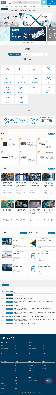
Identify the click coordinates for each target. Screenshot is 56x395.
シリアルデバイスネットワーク (19, 351)
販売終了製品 (3, 383)
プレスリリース (44, 367)
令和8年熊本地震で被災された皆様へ (20, 295)
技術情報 (25, 6)
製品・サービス (6, 6)
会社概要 (16, 383)
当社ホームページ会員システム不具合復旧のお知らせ (23, 298)
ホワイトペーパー (31, 365)
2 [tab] (24, 42)
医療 (1, 353)
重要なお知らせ (4, 9)
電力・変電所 (3, 355)
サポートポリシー (15, 392)
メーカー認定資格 (3, 385)
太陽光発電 (16, 353)
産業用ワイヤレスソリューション (6, 345)
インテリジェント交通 (4, 351)
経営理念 (16, 380)
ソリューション (14, 6)
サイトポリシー (9, 392)
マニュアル (30, 368)
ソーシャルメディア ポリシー (32, 392)
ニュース (38, 6)
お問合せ (30, 377)
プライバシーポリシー (23, 392)
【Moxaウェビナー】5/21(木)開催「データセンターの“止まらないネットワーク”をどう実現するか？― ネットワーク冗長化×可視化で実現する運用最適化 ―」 (34, 320)
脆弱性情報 (2, 388)
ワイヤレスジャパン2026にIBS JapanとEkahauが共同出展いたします (26, 323)
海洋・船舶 (16, 346)
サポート (43, 6)
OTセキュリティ (3, 356)
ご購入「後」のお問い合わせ (32, 381)
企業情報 (49, 6)
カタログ (29, 363)
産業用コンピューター (4, 348)
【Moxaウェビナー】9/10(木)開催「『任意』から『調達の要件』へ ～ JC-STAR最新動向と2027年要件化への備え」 (34, 291)
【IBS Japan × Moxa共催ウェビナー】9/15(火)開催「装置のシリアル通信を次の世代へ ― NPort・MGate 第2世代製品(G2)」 (34, 302)
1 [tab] (23, 42)
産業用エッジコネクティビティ (5, 350)
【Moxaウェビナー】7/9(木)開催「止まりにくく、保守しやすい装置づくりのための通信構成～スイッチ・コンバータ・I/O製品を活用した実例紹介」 (34, 309)
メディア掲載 (44, 368)
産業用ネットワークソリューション (6, 346)
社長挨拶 (16, 381)
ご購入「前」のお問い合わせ (32, 380)
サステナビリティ (41, 392)
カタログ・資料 (32, 6)
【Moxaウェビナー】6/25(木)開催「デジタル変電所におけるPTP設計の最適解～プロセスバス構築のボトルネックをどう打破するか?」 (34, 313)
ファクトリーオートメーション (5, 363)
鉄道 (15, 348)
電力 (15, 367)
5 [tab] (28, 42)
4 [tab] (27, 42)
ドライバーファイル (31, 370)
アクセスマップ (17, 386)
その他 (16, 373)
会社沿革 (16, 385)
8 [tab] (32, 42)
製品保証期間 (3, 386)
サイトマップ (3, 392)
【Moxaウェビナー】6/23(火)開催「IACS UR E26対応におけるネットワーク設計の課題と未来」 (31, 316)
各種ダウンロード (3, 381)
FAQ (1, 380)
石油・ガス (16, 345)
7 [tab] (31, 42)
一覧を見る (50, 133)
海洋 (15, 370)
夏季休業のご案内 (17, 305)
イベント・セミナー (9, 291)
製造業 (16, 350)
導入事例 (20, 6)
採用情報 (16, 388)
